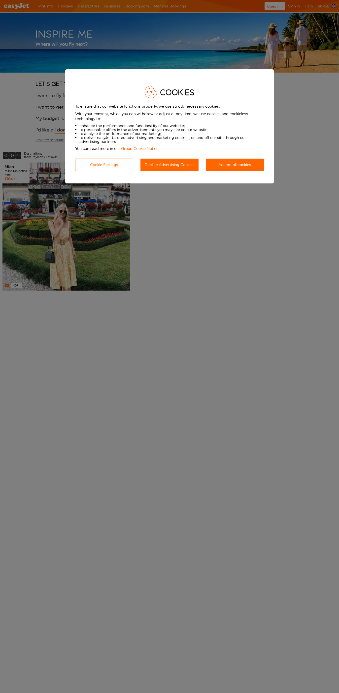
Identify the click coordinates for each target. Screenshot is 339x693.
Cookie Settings (104, 164)
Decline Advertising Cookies (170, 164)
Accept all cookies (234, 164)
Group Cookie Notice (140, 148)
